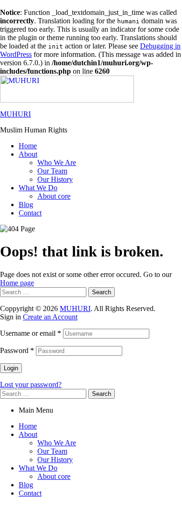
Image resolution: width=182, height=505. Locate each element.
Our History (55, 459)
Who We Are (56, 443)
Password (17, 350)
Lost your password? (31, 384)
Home (28, 426)
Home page (17, 283)
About (28, 434)
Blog (26, 485)
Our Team (52, 451)
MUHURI (15, 114)
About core (53, 476)
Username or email (30, 333)
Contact (30, 493)
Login (11, 368)
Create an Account (50, 317)
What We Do (38, 468)
